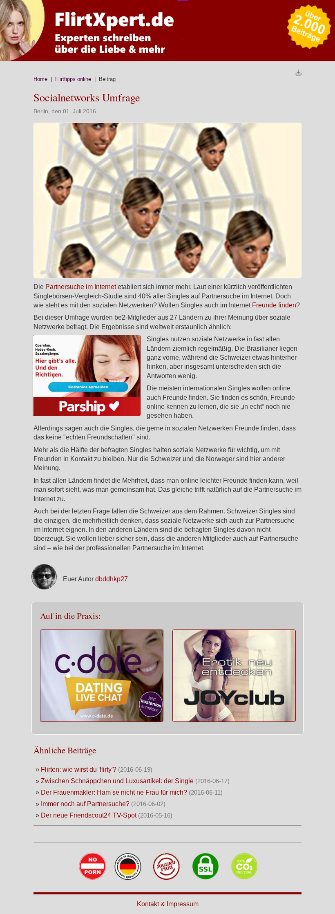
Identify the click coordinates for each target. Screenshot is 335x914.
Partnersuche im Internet (81, 286)
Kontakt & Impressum (168, 904)
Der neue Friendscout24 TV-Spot (88, 815)
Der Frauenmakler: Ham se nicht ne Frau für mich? (114, 792)
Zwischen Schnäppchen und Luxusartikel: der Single (117, 780)
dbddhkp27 (111, 579)
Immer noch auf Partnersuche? (85, 803)
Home (40, 79)
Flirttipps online (73, 79)
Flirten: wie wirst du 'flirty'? (78, 769)
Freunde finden (274, 305)
